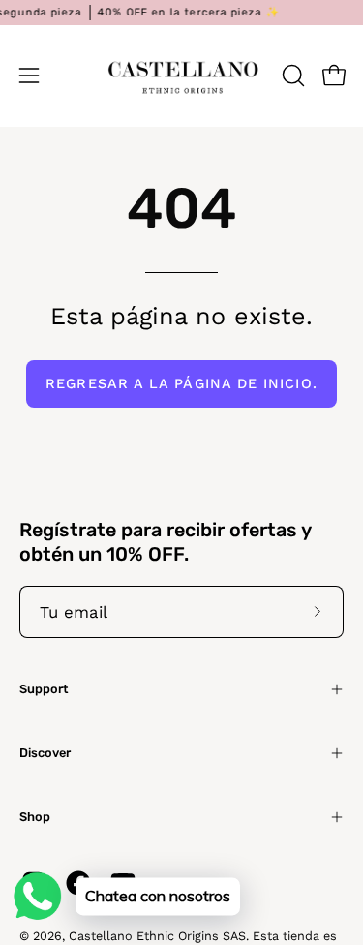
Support (43, 689)
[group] (181, 12)
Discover (45, 753)
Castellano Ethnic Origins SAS (157, 936)
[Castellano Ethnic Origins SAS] (182, 75)
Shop (34, 816)
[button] (291, 75)
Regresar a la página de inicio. (181, 383)
